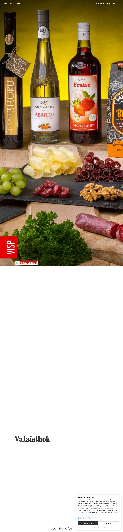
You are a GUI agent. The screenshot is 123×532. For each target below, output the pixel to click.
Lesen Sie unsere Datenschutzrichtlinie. (89, 517)
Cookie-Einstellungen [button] (99, 527)
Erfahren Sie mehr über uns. (86, 519)
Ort (11, 3)
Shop (5, 3)
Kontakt (18, 3)
